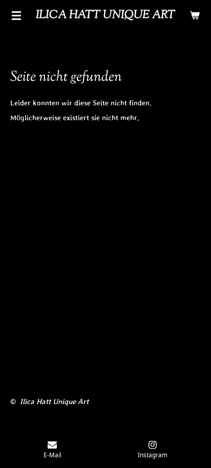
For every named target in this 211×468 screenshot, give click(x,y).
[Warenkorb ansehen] (194, 15)
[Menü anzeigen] (16, 15)
